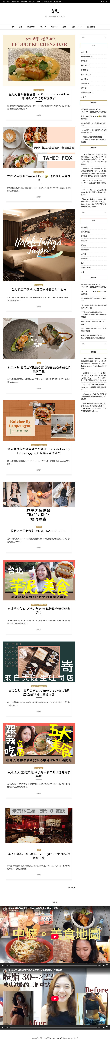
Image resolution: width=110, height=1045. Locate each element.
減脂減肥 (84, 83)
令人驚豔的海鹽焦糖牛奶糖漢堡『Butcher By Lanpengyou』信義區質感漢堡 (93, 139)
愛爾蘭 (38, 1)
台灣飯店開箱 (15, 1)
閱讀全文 (39, 115)
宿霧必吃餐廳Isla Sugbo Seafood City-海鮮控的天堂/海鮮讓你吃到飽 (93, 173)
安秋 (55, 11)
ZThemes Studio (55, 1038)
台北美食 (36, 90)
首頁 (4, 1)
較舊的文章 (71, 888)
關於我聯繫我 (57, 1)
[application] (55, 937)
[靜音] (104, 965)
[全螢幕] (107, 965)
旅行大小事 (24, 1)
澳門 (39, 850)
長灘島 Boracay (47, 1)
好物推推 (39, 526)
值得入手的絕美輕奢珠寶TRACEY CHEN (39, 531)
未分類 (83, 79)
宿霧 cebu (32, 1)
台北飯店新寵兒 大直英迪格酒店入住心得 (38, 289)
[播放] (3, 965)
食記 (8, 1)
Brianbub (86, 190)
